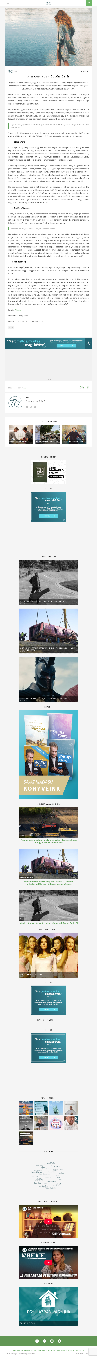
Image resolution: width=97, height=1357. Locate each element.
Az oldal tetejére (83, 1353)
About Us (71, 1350)
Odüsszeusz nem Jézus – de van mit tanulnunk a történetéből (43, 699)
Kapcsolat (37, 1350)
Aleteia (18, 310)
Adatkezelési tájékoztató (51, 1350)
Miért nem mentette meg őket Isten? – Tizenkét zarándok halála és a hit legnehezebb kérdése (47, 649)
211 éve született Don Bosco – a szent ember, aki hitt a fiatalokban (74, 442)
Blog (11, 328)
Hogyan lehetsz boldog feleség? (32, 974)
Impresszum (28, 1350)
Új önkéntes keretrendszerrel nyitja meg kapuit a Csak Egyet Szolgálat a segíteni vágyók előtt (20, 442)
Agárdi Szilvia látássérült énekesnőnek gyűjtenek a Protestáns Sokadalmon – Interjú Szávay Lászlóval (47, 442)
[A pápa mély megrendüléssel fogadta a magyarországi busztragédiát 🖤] (71, 1108)
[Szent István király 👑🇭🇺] (41, 1108)
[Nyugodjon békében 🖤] (26, 1123)
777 (15, 71)
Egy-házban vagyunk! (27, 1323)
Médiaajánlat (18, 1350)
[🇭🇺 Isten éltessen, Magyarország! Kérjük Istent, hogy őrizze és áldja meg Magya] (26, 1108)
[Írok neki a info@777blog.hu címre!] (35, 406)
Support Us (80, 1350)
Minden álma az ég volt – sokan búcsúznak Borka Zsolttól (42, 602)
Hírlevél (64, 1350)
